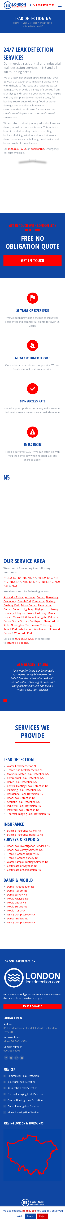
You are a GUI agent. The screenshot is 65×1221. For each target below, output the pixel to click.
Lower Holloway (36, 613)
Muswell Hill (20, 617)
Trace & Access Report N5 (23, 853)
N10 (49, 577)
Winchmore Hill (42, 629)
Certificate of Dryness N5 (22, 865)
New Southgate (37, 617)
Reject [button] (42, 1216)
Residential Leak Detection (22, 1088)
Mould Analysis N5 (18, 898)
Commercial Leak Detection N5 (25, 778)
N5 (24, 577)
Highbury (28, 609)
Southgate (36, 621)
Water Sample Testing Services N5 (28, 861)
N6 (29, 577)
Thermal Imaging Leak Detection (25, 1094)
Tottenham (32, 625)
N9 (44, 577)
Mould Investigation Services (23, 1112)
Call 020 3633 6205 (43, 5)
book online (37, 148)
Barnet (41, 597)
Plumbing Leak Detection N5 (24, 790)
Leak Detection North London (37, 22)
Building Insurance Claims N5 (24, 830)
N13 (12, 581)
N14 (18, 581)
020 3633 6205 (17, 148)
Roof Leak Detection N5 (21, 797)
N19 (50, 581)
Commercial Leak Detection (23, 1075)
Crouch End (24, 601)
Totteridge (46, 625)
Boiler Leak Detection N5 (22, 782)
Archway (30, 597)
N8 (39, 577)
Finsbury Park (11, 605)
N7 (34, 577)
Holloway (53, 609)
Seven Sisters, (20, 621)
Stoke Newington (13, 625)
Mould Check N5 (16, 902)
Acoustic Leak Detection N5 (23, 801)
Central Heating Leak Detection (25, 1100)
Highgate (40, 609)
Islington (20, 613)
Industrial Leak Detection (21, 1082)
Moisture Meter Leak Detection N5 (28, 774)
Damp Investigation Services (23, 1106)
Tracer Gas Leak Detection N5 (25, 770)
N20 (57, 581)
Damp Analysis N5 (17, 918)
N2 (10, 577)
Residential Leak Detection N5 (25, 794)
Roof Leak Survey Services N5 (25, 849)
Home (16, 22)
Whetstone (25, 629)
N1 (5, 577)
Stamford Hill (51, 621)
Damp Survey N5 (17, 894)
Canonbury (9, 601)
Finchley (50, 601)
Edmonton (38, 601)
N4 (19, 577)
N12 (5, 581)
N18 (44, 581)
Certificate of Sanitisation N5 (24, 869)
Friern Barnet (29, 605)
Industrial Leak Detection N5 (24, 805)
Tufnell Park (10, 629)
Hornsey (8, 613)
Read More (29, 1210)
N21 (5, 585)
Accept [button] (30, 1216)
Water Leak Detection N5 (22, 766)
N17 (38, 581)
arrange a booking (17, 642)
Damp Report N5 (17, 890)
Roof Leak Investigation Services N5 (28, 846)
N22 (14, 585)
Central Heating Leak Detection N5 (28, 786)
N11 (56, 577)
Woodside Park (23, 633)
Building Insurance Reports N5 (25, 834)
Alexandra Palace (13, 597)
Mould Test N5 (16, 910)
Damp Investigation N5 (20, 886)
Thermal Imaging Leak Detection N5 (28, 813)
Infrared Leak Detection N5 (23, 809)
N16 (31, 581)
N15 (25, 581)
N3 (15, 577)
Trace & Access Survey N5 (22, 857)
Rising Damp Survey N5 (21, 914)
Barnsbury (52, 597)
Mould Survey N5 (17, 906)
